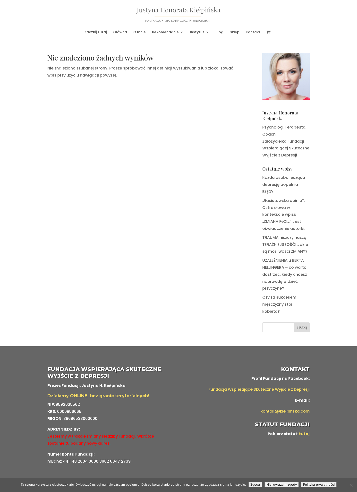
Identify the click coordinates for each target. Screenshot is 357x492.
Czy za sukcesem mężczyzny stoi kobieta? (279, 304)
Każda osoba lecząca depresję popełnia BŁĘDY (283, 184)
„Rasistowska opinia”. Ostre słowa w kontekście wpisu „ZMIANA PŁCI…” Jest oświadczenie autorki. (283, 214)
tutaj (304, 434)
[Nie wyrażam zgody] (350, 485)
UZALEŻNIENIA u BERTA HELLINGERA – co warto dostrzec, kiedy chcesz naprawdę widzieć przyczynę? (284, 274)
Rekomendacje (165, 32)
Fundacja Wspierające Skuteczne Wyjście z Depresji (259, 389)
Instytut (197, 32)
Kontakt (253, 32)
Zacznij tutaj (95, 32)
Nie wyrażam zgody (281, 484)
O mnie (139, 32)
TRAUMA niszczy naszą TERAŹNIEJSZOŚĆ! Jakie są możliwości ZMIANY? (285, 244)
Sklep (234, 32)
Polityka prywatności (319, 484)
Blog (219, 32)
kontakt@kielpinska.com (285, 411)
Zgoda (255, 484)
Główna (120, 32)
